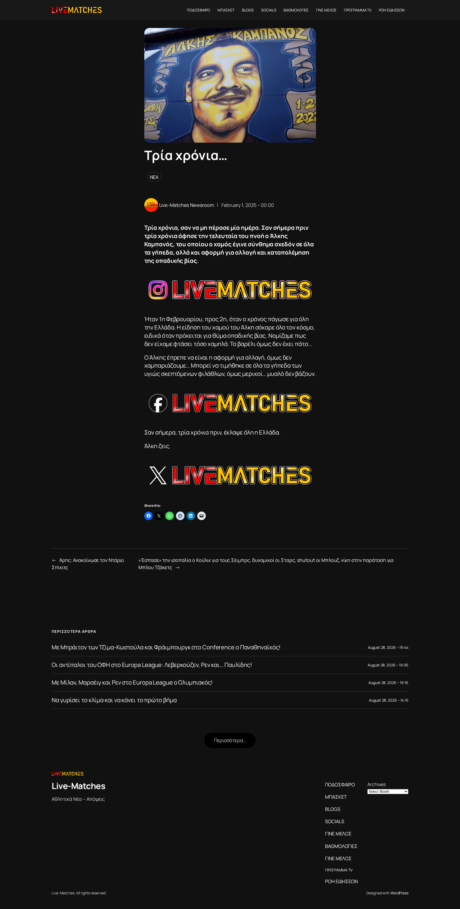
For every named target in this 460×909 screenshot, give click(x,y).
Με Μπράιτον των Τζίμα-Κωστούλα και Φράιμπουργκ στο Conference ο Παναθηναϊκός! (166, 647)
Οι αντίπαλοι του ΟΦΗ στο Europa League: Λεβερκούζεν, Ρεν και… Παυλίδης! (152, 665)
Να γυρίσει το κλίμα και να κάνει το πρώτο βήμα (114, 700)
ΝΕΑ (154, 177)
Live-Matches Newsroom (186, 205)
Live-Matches (78, 786)
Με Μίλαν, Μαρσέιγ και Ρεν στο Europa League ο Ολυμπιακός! (132, 682)
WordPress (399, 892)
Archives (376, 784)
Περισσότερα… (230, 740)
